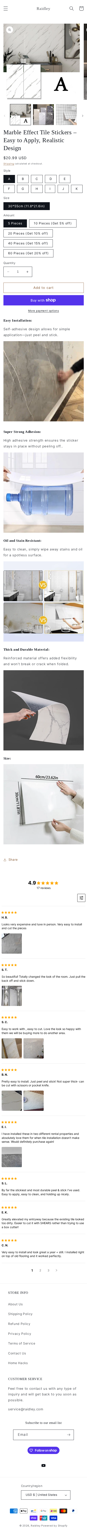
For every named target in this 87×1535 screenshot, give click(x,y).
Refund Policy (19, 1324)
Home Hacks (18, 1363)
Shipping (8, 163)
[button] (5, 8)
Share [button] (13, 860)
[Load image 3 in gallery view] (66, 114)
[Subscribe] (68, 1435)
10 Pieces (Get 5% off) (53, 223)
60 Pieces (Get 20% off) (28, 253)
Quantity (9, 263)
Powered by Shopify (54, 1525)
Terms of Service (21, 1343)
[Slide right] (82, 115)
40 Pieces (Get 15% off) (28, 243)
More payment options (43, 310)
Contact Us (17, 1353)
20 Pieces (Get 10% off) (28, 233)
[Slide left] (4, 115)
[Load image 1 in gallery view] (20, 114)
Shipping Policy (20, 1314)
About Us (15, 1304)
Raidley (35, 1525)
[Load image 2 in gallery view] (43, 114)
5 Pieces (15, 223)
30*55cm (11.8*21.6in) (26, 206)
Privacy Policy (19, 1334)
